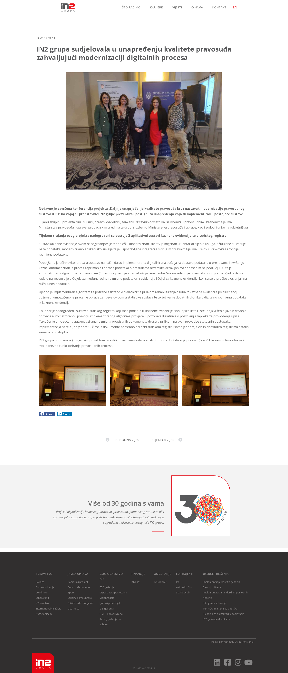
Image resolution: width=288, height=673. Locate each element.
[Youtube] (248, 662)
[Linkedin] (217, 662)
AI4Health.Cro (184, 587)
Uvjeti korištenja (244, 641)
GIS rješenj (106, 608)
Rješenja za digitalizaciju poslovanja (223, 614)
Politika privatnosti (222, 641)
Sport (71, 592)
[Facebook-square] (227, 662)
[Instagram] (238, 662)
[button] (47, 414)
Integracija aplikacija (214, 603)
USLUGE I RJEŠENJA (216, 574)
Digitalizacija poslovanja (113, 592)
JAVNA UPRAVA (78, 574)
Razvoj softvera (212, 587)
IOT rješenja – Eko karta (216, 619)
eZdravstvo (42, 603)
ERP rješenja (107, 587)
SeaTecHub (183, 592)
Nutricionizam (44, 614)
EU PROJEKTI (184, 574)
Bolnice (40, 582)
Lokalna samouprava (80, 598)
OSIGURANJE (162, 574)
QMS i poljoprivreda (111, 614)
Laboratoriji (42, 598)
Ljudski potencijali (110, 603)
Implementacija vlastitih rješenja (221, 582)
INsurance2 (160, 582)
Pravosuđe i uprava (79, 587)
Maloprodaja (107, 598)
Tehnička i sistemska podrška (220, 608)
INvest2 (135, 582)
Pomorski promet (78, 582)
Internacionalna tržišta (48, 608)
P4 (177, 582)
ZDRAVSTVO (44, 574)
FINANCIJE (138, 574)
